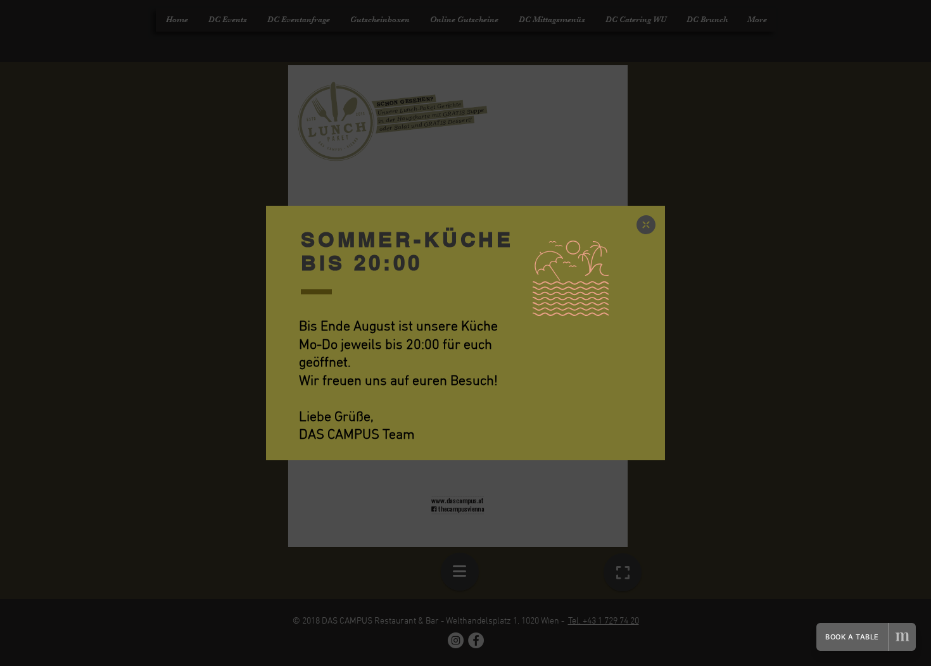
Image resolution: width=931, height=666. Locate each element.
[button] (646, 224)
